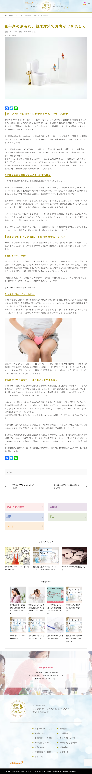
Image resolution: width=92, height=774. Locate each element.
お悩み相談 (64, 747)
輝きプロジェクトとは (44, 729)
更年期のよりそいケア (69, 743)
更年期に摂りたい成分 (44, 738)
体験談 (53, 506)
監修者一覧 (64, 752)
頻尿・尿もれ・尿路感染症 (15, 288)
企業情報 (63, 729)
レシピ (10, 526)
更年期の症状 (40, 733)
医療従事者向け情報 (43, 752)
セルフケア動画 (15, 506)
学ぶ (10, 472)
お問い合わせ (40, 747)
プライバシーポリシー (69, 738)
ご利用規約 (64, 733)
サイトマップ (40, 757)
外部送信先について (43, 743)
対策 (9, 516)
